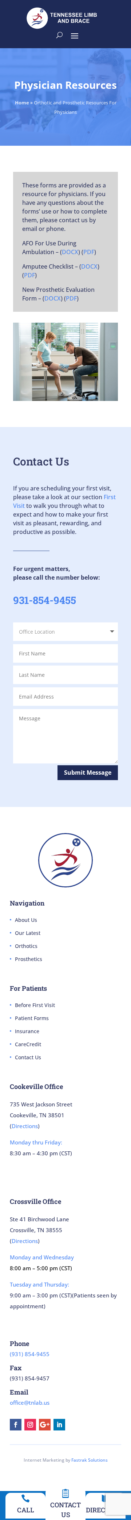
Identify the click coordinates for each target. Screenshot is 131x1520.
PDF (88, 252)
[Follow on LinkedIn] (59, 1424)
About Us (26, 919)
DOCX (70, 252)
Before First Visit (35, 1005)
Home (22, 102)
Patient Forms (32, 1018)
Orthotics (26, 946)
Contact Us (28, 1057)
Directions (25, 1126)
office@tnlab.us (29, 1402)
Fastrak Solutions (89, 1460)
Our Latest (27, 932)
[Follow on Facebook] (15, 1424)
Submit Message (87, 772)
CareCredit (28, 1044)
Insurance (27, 1031)
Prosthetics (28, 959)
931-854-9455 (44, 600)
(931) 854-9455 (29, 1354)
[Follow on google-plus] (45, 1424)
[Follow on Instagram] (30, 1424)
